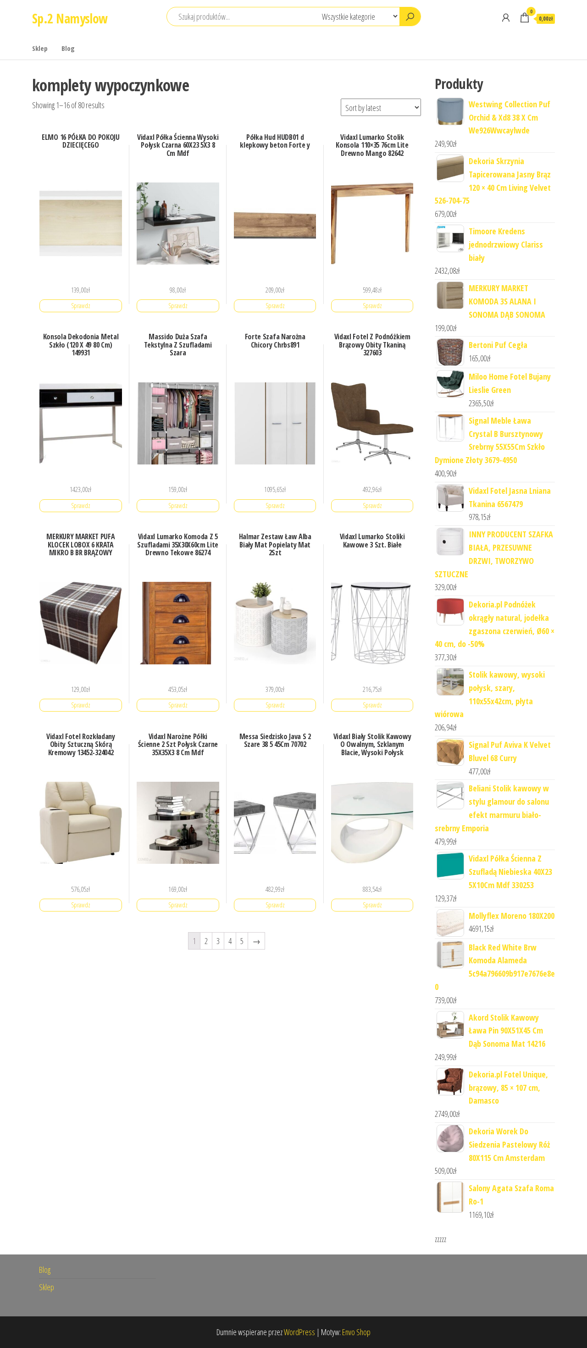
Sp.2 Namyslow (70, 18)
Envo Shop (356, 1331)
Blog (68, 48)
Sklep (40, 48)
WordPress (299, 1331)
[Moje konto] (506, 17)
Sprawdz (80, 305)
